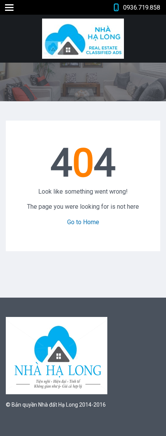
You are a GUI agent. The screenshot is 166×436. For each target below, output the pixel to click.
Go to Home (83, 222)
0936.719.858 (141, 7)
